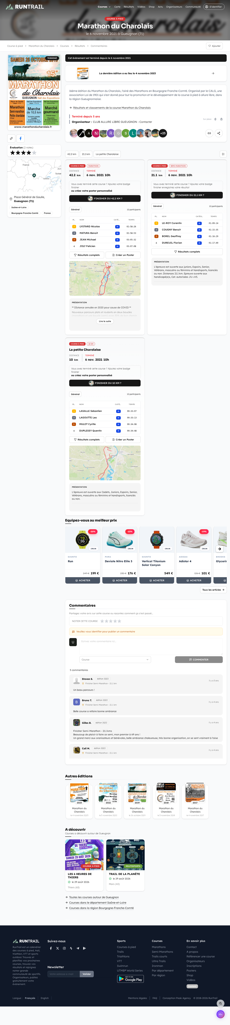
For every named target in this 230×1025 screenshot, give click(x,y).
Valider (87, 974)
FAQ (155, 998)
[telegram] (77, 948)
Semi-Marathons (162, 951)
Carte (117, 6)
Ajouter (216, 45)
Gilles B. (86, 722)
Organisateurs (174, 6)
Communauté (193, 6)
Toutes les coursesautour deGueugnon (94, 897)
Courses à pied (126, 947)
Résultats (129, 6)
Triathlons (123, 956)
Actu (160, 6)
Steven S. (87, 678)
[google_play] (84, 948)
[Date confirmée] (69, 882)
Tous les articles (211, 589)
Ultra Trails (159, 961)
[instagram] (64, 948)
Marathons (159, 947)
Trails (120, 951)
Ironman (157, 965)
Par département (163, 970)
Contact (192, 947)
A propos (192, 951)
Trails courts (159, 956)
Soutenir (192, 986)
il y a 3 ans (214, 680)
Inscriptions (194, 965)
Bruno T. (87, 700)
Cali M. (86, 748)
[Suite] (219, 549)
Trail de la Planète (124, 874)
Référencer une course (201, 956)
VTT (119, 961)
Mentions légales (137, 998)
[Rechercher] (221, 1003)
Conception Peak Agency (177, 998)
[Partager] (219, 133)
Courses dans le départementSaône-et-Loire (97, 902)
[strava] (71, 948)
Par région (158, 975)
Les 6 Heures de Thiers (80, 875)
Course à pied (15, 45)
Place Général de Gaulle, (29, 199)
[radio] (12, 152)
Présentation (79, 302)
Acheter (84, 580)
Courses (102, 6)
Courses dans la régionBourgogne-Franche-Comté (101, 908)
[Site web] (11, 138)
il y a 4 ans (214, 702)
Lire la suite (105, 321)
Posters (191, 970)
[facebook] (21, 138)
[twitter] (57, 948)
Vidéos (141, 6)
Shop (152, 6)
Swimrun (122, 965)
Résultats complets (89, 255)
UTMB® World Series (130, 970)
